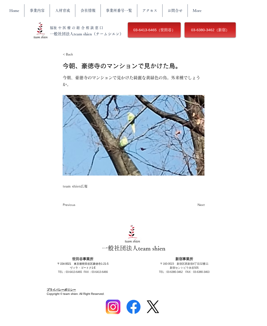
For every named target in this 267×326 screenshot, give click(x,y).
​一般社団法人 (62, 34)
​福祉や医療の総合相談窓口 (77, 28)
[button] (76, 54)
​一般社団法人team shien (133, 248)
